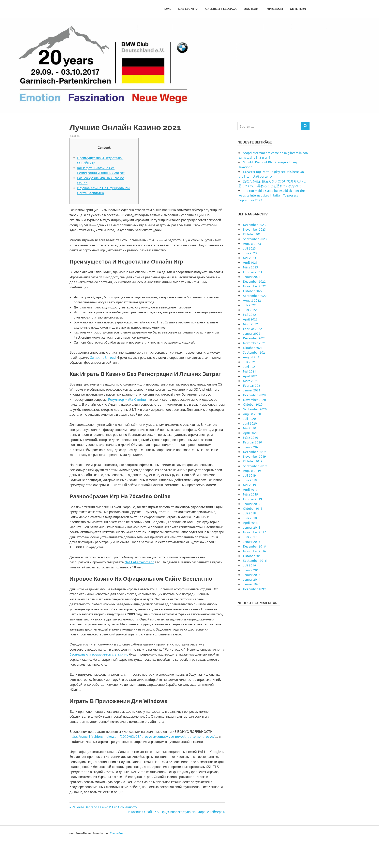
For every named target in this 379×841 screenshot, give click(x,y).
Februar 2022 (252, 329)
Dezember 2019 (254, 452)
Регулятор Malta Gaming (127, 399)
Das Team (251, 9)
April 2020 (250, 433)
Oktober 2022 (253, 291)
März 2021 (250, 381)
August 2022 (252, 300)
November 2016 (254, 551)
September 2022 (255, 295)
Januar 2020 (251, 447)
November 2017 (254, 532)
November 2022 (254, 286)
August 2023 (252, 243)
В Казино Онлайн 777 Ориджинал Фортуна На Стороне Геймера (175, 812)
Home (166, 9)
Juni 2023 (250, 253)
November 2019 (254, 456)
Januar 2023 (251, 276)
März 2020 (250, 437)
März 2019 (250, 494)
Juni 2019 (250, 480)
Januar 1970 (251, 584)
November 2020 (254, 399)
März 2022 (250, 324)
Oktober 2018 (253, 508)
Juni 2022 (250, 310)
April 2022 (250, 319)
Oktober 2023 (253, 234)
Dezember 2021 (254, 338)
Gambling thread (103, 357)
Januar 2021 (251, 390)
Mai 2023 (249, 258)
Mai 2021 (249, 371)
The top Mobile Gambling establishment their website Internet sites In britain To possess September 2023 (272, 195)
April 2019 (250, 489)
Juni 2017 (250, 537)
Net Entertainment (139, 562)
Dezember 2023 (254, 224)
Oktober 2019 (253, 461)
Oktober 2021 (253, 347)
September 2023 (255, 239)
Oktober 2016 (253, 556)
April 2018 (250, 522)
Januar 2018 (251, 527)
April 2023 (250, 262)
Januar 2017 (251, 541)
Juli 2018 (249, 513)
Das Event (186, 9)
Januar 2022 (251, 333)
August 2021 (252, 357)
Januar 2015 (251, 574)
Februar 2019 (252, 499)
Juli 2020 (249, 418)
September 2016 (255, 560)
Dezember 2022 (254, 281)
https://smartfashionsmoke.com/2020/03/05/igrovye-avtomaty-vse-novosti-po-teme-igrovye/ (142, 736)
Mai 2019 (249, 485)
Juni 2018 (250, 518)
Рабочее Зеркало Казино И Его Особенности (104, 807)
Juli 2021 (249, 362)
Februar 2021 (252, 385)
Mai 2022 (249, 314)
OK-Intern (298, 9)
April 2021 (250, 376)
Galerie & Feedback (221, 9)
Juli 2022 (249, 305)
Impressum (274, 9)
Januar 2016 (251, 570)
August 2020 (252, 414)
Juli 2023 (249, 248)
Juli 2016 (249, 565)
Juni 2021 (250, 366)
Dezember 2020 (254, 395)
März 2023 (250, 267)
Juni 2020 (250, 423)
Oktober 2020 (253, 404)
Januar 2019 (251, 504)
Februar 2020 (252, 442)
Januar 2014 (251, 579)
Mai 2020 (249, 428)
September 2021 (255, 352)
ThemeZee (116, 833)
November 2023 (254, 229)
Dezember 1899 (254, 589)
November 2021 (254, 343)
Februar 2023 (252, 272)
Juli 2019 (249, 475)
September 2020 (255, 409)
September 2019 (255, 466)
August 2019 (252, 470)
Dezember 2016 (254, 546)
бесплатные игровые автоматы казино (98, 654)
